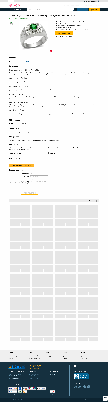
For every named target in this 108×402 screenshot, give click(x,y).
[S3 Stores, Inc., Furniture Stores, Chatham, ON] (81, 376)
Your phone (26, 179)
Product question (25, 181)
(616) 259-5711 (13, 375)
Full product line (64, 33)
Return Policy (84, 356)
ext (41, 179)
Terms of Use (84, 358)
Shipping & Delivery (76, 5)
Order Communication (50, 355)
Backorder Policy (85, 355)
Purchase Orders (87, 5)
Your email (26, 176)
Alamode (27, 61)
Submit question (30, 193)
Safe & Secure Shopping (32, 355)
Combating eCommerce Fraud (33, 358)
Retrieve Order (48, 356)
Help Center (66, 5)
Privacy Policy (84, 360)
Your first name (25, 173)
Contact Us (97, 5)
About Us (65, 356)
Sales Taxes (10, 358)
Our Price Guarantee (13, 356)
